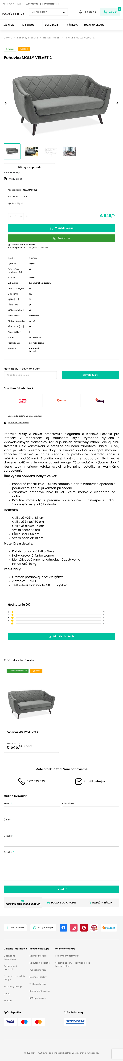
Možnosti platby (38, 976)
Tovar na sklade (94, 24)
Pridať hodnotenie (63, 636)
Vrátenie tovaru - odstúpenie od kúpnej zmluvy (72, 964)
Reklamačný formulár (66, 955)
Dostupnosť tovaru (39, 991)
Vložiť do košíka (64, 228)
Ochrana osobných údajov (14, 978)
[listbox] (61, 709)
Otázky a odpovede (29, 167)
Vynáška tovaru (37, 969)
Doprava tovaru (38, 955)
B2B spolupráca (37, 998)
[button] (15, 948)
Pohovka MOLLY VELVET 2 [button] (22, 732)
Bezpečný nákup (13, 986)
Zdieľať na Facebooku (18, 422)
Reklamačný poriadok (10, 968)
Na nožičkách (51, 38)
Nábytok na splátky (39, 962)
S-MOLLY (33, 258)
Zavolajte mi (90, 375)
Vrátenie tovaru (37, 984)
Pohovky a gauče (27, 38)
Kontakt (8, 1000)
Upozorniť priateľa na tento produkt (24, 416)
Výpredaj (72, 24)
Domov (8, 38)
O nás (7, 993)
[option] (33, 709)
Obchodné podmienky (10, 957)
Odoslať (61, 889)
